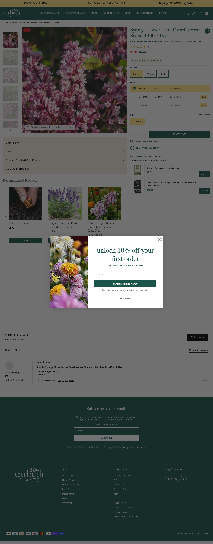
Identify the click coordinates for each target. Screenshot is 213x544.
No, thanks (125, 298)
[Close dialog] (159, 239)
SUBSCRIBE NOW (125, 283)
